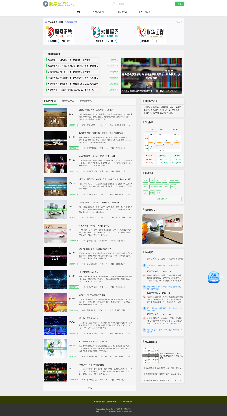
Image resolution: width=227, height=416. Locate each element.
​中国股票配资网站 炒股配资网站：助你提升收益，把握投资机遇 (169, 374)
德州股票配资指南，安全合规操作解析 (95, 248)
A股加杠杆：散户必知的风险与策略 (94, 225)
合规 (164, 180)
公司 (158, 180)
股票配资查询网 (156, 186)
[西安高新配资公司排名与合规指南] (55, 348)
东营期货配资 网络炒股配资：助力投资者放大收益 (69, 71)
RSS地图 (119, 409)
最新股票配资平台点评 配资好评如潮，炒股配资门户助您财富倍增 (171, 355)
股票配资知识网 (119, 411)
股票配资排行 (113, 60)
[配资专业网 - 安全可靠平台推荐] (55, 302)
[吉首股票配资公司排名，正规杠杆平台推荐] (55, 163)
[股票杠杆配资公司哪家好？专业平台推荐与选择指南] (55, 140)
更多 (178, 22)
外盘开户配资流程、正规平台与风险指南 (96, 109)
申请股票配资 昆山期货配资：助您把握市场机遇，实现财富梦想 (75, 77)
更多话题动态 (162, 199)
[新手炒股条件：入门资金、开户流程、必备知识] (55, 209)
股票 (152, 180)
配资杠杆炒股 (113, 90)
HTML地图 (127, 409)
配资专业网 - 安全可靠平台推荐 (92, 295)
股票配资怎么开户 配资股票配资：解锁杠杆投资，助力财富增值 (75, 65)
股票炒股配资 (144, 12)
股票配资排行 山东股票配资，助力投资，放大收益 (69, 59)
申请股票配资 (113, 78)
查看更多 (89, 388)
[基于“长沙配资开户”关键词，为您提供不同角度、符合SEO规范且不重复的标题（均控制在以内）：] (55, 186)
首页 (79, 12)
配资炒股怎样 (113, 84)
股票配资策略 (174, 180)
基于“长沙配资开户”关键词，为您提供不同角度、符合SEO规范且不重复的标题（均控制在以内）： (120, 179)
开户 (166, 186)
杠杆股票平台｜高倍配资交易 (91, 364)
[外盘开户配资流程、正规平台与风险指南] (55, 117)
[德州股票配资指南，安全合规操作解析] (55, 256)
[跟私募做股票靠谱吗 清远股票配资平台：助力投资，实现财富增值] (151, 76)
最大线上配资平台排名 (88, 318)
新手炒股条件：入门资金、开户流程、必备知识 (99, 202)
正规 (158, 192)
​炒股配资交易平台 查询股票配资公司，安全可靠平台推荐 (166, 380)
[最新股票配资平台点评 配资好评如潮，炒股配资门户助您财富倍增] (150, 356)
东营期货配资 (113, 72)
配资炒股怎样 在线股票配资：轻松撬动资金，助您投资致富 (73, 83)
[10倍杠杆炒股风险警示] (55, 279)
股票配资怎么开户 (112, 66)
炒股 (173, 186)
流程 (152, 192)
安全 (145, 192)
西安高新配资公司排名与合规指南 (93, 341)
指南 (145, 186)
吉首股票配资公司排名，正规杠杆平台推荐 (97, 156)
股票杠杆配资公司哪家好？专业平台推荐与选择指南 (101, 133)
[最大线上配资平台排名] (55, 325)
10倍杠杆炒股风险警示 (88, 272)
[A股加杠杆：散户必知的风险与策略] (55, 233)
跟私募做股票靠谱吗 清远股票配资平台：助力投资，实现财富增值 (149, 91)
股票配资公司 (98, 12)
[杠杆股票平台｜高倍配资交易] (55, 372)
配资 (145, 180)
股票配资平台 (121, 12)
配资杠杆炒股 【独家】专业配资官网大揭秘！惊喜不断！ (72, 90)
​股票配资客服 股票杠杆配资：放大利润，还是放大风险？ (166, 368)
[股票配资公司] (59, 4)
